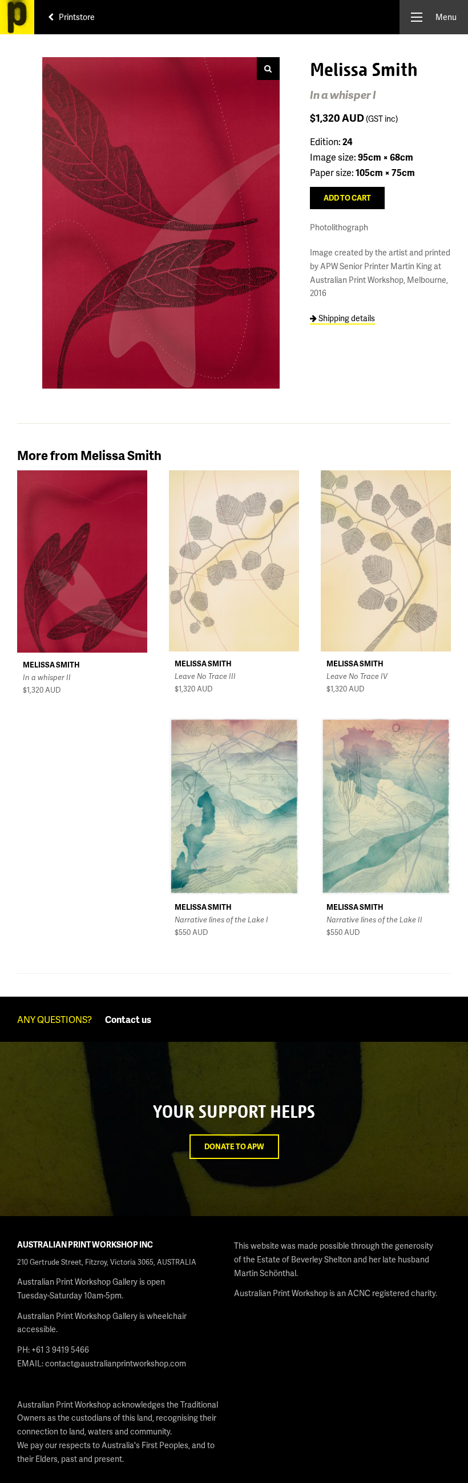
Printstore (76, 16)
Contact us (128, 1019)
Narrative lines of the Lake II (374, 919)
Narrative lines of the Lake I (221, 919)
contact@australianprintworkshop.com (115, 1363)
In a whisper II (47, 677)
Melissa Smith (51, 664)
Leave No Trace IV (357, 676)
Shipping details (346, 318)
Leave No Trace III (205, 676)
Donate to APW (234, 1146)
